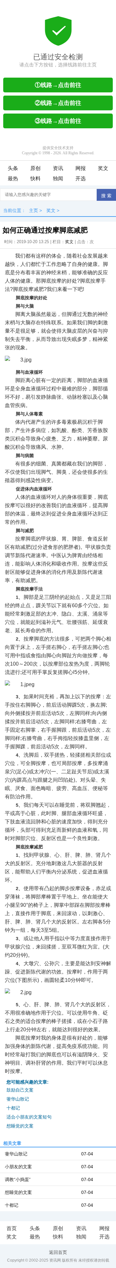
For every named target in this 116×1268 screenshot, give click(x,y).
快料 (35, 178)
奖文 (103, 168)
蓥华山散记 (17, 1099)
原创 (35, 168)
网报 (80, 168)
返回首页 (58, 1252)
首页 (11, 1228)
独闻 (58, 178)
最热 (13, 178)
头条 (13, 168)
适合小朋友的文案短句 (29, 1116)
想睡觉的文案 (20, 1125)
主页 (33, 210)
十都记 (13, 1108)
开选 (80, 178)
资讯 (58, 168)
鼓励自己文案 (20, 1090)
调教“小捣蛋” (18, 1179)
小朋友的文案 (18, 1166)
